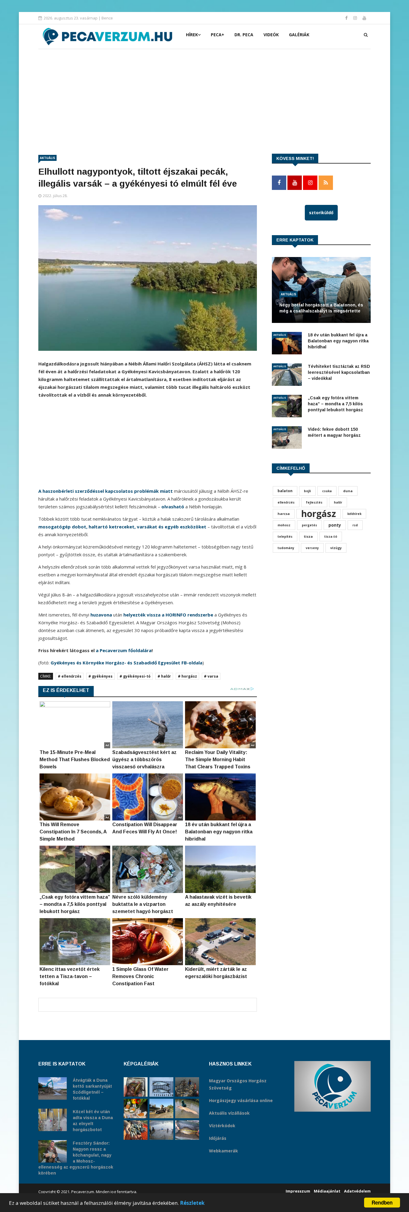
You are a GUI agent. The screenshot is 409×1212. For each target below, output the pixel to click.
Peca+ (217, 34)
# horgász (187, 676)
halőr (338, 502)
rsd (355, 525)
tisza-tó (330, 536)
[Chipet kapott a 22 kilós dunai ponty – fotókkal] (187, 1130)
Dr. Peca (243, 34)
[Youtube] (364, 18)
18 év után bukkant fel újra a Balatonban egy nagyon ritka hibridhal (338, 341)
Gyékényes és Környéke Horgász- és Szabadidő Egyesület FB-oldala (126, 663)
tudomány (286, 548)
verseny (312, 548)
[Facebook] (347, 18)
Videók (271, 34)
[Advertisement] (204, 94)
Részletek (192, 1202)
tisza (308, 536)
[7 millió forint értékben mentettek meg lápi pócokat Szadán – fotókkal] (136, 1087)
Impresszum (298, 1191)
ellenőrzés (286, 502)
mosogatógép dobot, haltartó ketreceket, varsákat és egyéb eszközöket (122, 527)
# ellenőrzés (69, 676)
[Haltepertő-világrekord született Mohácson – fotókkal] (136, 1108)
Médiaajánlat (327, 1191)
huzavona (101, 615)
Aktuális (47, 158)
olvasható (172, 507)
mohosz (284, 525)
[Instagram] (355, 18)
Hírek (192, 34)
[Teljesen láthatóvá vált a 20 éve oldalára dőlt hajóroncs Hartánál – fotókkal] (161, 1108)
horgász (318, 514)
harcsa (284, 513)
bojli (307, 491)
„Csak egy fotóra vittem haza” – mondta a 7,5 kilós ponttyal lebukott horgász (335, 403)
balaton (285, 490)
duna (348, 491)
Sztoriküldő (321, 212)
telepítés (285, 536)
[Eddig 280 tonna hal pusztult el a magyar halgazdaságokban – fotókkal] (161, 1130)
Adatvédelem (357, 1191)
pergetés (309, 525)
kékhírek (354, 514)
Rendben (382, 1202)
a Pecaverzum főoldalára (124, 650)
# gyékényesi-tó (135, 676)
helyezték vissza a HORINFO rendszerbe (168, 615)
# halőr (164, 676)
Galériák (299, 34)
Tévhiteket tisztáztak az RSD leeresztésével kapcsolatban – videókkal (339, 372)
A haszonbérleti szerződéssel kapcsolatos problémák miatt (105, 491)
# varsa (211, 676)
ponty (334, 525)
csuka (327, 491)
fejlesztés (314, 502)
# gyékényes (100, 676)
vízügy (336, 547)
